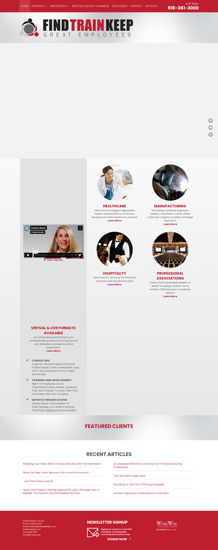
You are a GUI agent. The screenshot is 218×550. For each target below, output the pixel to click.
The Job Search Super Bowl (129, 476)
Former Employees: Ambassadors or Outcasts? (141, 493)
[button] (45, 6)
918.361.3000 (36, 523)
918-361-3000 (183, 8)
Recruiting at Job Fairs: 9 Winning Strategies (138, 484)
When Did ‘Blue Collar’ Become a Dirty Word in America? (56, 472)
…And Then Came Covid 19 (38, 481)
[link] (24, 6)
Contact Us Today (49, 123)
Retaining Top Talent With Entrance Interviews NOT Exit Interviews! (62, 464)
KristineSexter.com (32, 529)
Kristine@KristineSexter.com (42, 526)
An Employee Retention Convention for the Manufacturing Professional (147, 465)
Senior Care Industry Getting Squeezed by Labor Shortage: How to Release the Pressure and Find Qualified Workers (61, 491)
